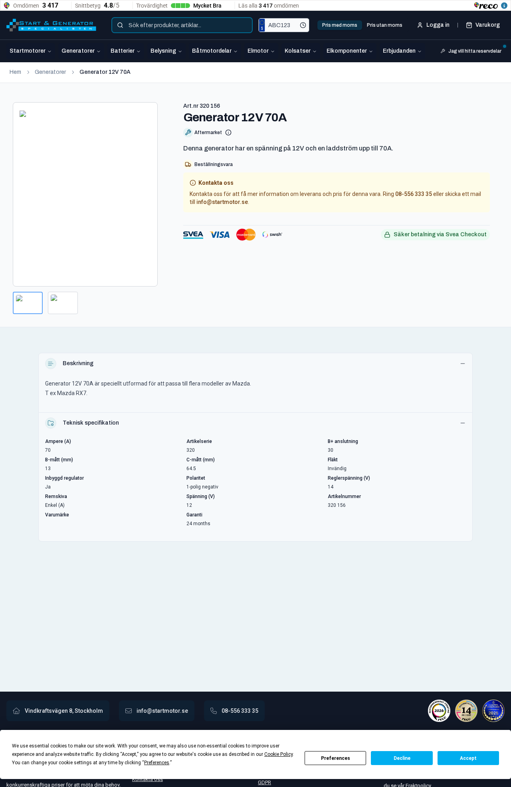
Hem (15, 72)
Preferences (335, 758)
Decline (402, 758)
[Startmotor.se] (51, 25)
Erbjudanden (399, 51)
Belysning (163, 51)
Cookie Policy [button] (278, 754)
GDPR (264, 782)
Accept (468, 758)
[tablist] (362, 25)
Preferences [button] (156, 762)
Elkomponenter (347, 51)
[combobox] (182, 25)
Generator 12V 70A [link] (105, 72)
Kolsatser (298, 51)
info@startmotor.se (222, 202)
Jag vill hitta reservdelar (474, 51)
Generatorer (78, 51)
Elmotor (258, 51)
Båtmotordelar (212, 51)
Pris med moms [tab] (339, 25)
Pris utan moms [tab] (384, 25)
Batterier (123, 51)
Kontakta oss (147, 779)
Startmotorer (28, 51)
